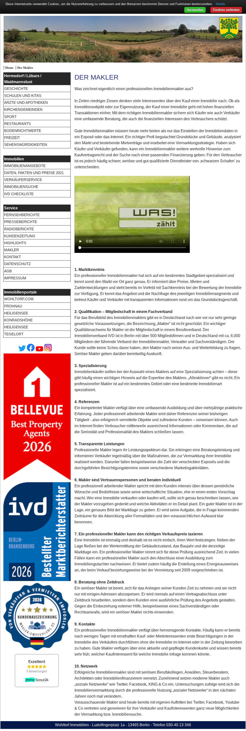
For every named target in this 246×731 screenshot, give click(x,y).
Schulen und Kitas (22, 95)
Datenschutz (17, 263)
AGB (8, 271)
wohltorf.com (19, 298)
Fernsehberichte (22, 214)
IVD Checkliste (19, 193)
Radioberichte (19, 228)
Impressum (15, 278)
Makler (11, 249)
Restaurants (17, 123)
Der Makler (25, 67)
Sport (10, 116)
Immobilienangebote (25, 165)
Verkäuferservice (23, 179)
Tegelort (14, 334)
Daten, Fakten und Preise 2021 (34, 172)
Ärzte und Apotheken (26, 102)
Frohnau (13, 306)
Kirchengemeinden (23, 109)
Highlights (15, 242)
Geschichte (16, 88)
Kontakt (12, 256)
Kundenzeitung (19, 235)
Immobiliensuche (21, 186)
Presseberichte (20, 221)
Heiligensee (16, 313)
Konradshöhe (18, 320)
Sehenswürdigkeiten (25, 144)
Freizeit (12, 137)
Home (9, 67)
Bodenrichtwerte (22, 130)
